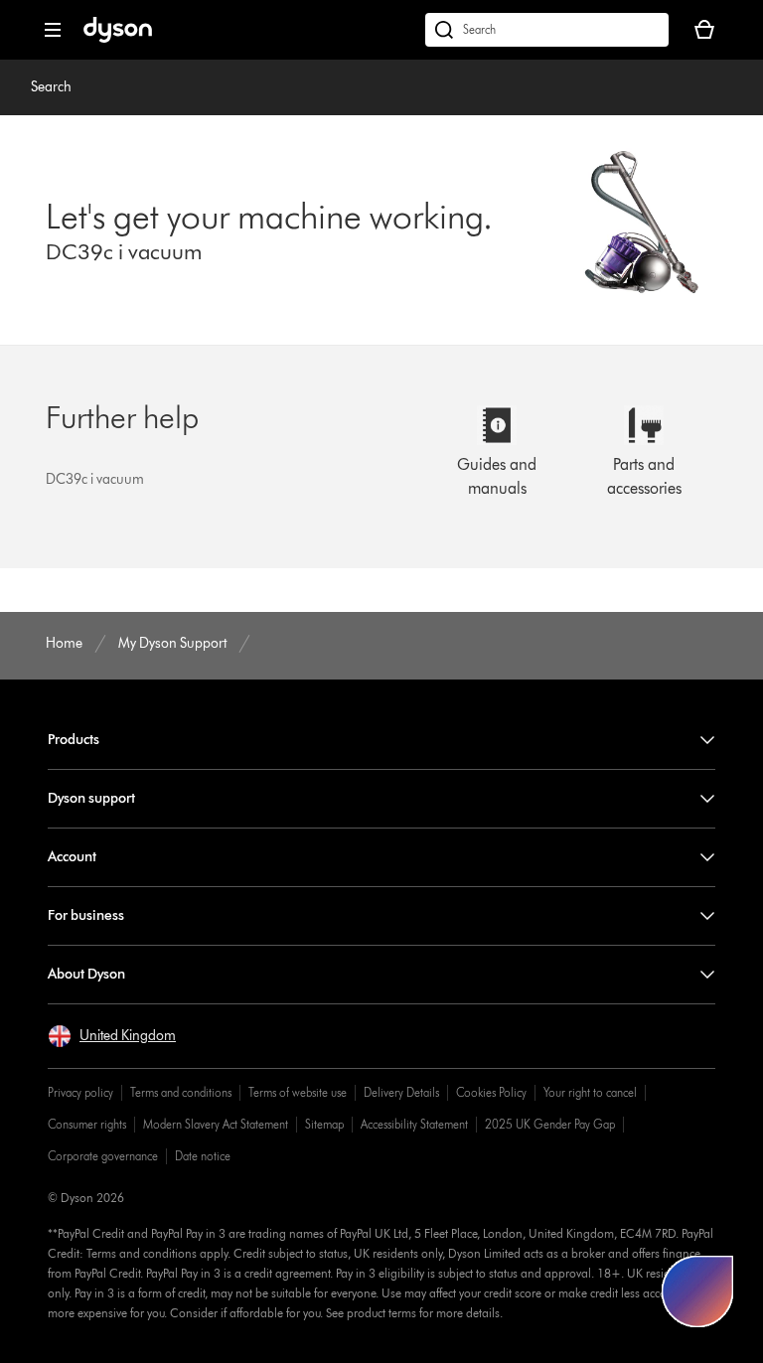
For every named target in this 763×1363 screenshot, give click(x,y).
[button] (112, 1036)
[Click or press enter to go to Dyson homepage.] (117, 38)
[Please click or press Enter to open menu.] (53, 30)
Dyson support (91, 798)
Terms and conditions (180, 1092)
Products (73, 739)
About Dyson (86, 974)
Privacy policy (80, 1092)
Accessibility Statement (414, 1124)
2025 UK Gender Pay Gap (550, 1124)
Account (72, 856)
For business (86, 915)
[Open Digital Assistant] (697, 1291)
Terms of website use (297, 1092)
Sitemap (324, 1124)
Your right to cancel (590, 1092)
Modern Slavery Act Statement (215, 1124)
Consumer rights (87, 1124)
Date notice (202, 1155)
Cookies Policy (491, 1092)
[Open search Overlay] (547, 30)
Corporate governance (103, 1155)
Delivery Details (401, 1092)
